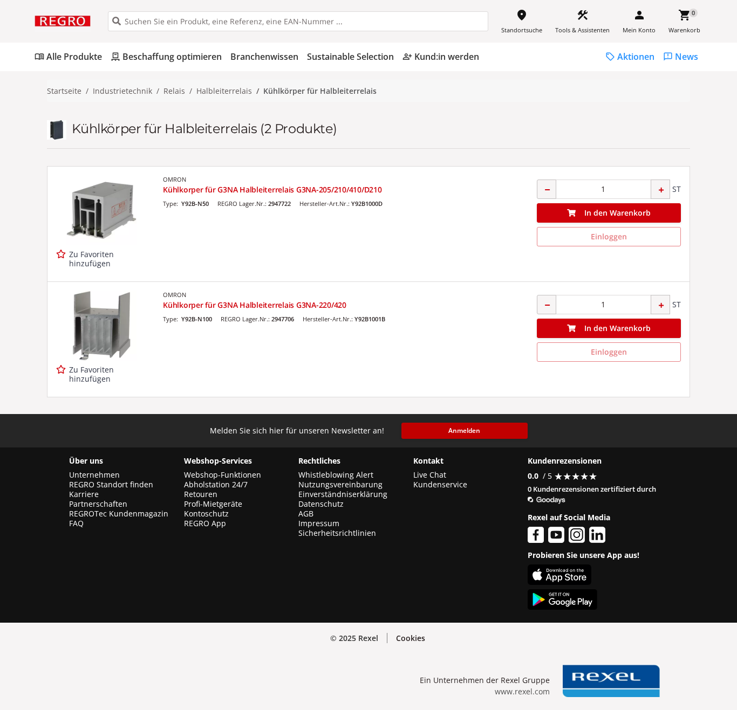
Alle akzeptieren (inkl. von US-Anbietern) (635, 595)
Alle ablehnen (635, 637)
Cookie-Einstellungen (635, 678)
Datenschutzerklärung (223, 662)
